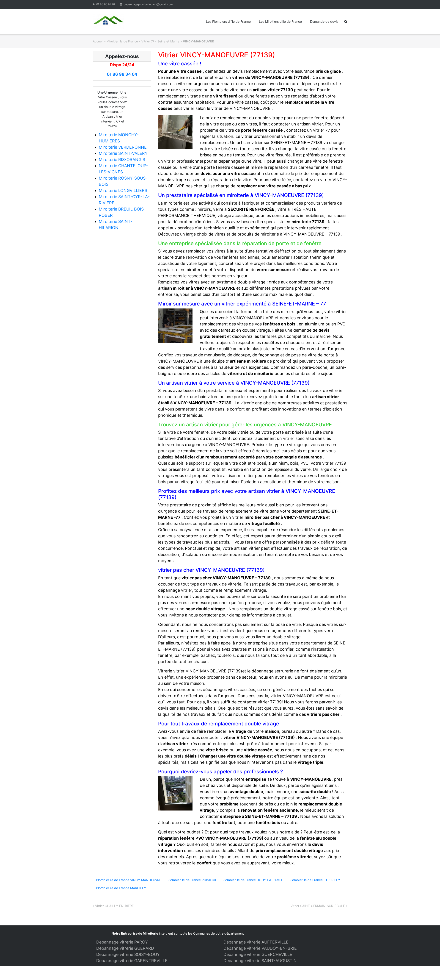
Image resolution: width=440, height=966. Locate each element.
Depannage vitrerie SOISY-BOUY (128, 954)
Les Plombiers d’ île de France (228, 21)
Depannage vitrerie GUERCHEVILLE (257, 954)
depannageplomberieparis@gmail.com (148, 4)
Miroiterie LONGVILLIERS (123, 190)
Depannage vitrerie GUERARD (125, 948)
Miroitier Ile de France (122, 41)
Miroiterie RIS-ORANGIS (122, 159)
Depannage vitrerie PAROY (122, 942)
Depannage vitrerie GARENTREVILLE (132, 960)
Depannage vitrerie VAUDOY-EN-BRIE (260, 948)
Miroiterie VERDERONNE (123, 147)
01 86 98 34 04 (122, 74)
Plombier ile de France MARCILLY (121, 888)
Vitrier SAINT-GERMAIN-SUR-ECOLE (318, 906)
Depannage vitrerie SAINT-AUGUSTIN (260, 960)
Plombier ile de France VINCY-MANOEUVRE (128, 880)
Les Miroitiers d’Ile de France (280, 21)
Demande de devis (324, 21)
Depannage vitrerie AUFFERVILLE (256, 942)
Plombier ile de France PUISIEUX (192, 880)
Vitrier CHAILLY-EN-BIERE (114, 906)
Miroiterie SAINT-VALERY (123, 153)
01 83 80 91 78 (105, 4)
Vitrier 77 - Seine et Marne (160, 41)
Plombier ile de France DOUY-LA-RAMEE (253, 880)
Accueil (98, 41)
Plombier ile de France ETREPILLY (314, 880)
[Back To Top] (428, 955)
